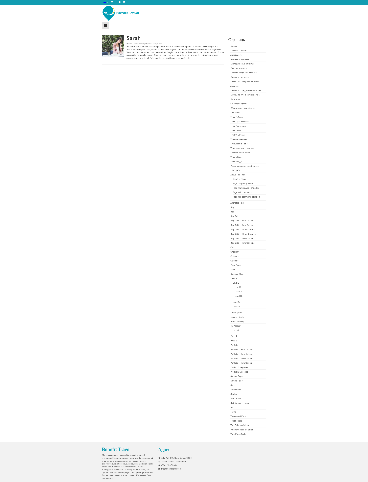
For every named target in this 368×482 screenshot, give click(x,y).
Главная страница (239, 50)
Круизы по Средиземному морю (245, 90)
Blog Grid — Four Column (242, 220)
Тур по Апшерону (238, 139)
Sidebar (233, 394)
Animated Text (237, 202)
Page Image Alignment (243, 183)
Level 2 (236, 282)
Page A (233, 336)
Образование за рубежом (242, 108)
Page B (233, 340)
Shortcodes (235, 389)
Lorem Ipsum (236, 312)
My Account (235, 325)
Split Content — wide (239, 402)
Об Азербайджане (239, 103)
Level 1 (233, 278)
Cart (232, 247)
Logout (236, 330)
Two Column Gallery (239, 425)
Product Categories (239, 367)
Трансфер (235, 112)
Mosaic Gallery (237, 321)
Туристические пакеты (240, 152)
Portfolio (234, 345)
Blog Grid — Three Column (242, 229)
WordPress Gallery (239, 434)
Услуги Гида (236, 161)
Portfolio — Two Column (241, 358)
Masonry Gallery (237, 316)
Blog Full (234, 216)
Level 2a (236, 302)
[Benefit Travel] (128, 13)
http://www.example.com (153, 43)
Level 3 (238, 287)
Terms (233, 411)
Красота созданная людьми (243, 72)
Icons (232, 269)
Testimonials (236, 420)
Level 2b (236, 306)
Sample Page (236, 376)
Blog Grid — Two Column (241, 238)
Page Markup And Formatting (246, 187)
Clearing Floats (239, 178)
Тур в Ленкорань (238, 125)
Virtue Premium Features (241, 429)
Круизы (233, 45)
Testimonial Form (238, 416)
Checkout (234, 251)
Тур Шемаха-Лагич (239, 143)
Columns (234, 256)
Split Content (236, 398)
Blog (232, 207)
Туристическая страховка (242, 148)
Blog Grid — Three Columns (243, 233)
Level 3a (239, 291)
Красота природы (238, 68)
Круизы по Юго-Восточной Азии (245, 94)
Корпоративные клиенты (242, 63)
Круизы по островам (240, 77)
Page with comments (242, 192)
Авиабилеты (236, 54)
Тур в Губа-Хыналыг (239, 121)
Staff (232, 407)
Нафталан (235, 99)
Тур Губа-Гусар (237, 134)
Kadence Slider (237, 274)
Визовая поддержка (239, 59)
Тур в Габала (236, 116)
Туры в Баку (236, 156)
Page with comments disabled (246, 196)
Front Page (235, 265)
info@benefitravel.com (171, 468)
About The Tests (237, 174)
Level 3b (239, 295)
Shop (232, 385)
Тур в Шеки (235, 130)
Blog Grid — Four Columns (242, 225)
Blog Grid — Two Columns (242, 242)
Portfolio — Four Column (241, 349)
